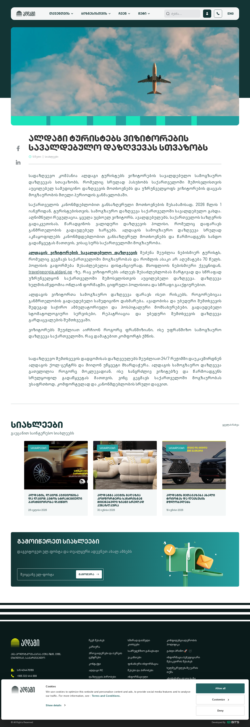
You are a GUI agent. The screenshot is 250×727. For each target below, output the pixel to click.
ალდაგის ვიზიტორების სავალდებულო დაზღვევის (83, 252)
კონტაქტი (95, 663)
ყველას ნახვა (230, 424)
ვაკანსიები (134, 657)
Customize (218, 699)
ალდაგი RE (96, 670)
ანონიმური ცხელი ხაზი (181, 678)
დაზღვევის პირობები (102, 676)
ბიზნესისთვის (94, 13)
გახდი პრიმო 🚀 (177, 650)
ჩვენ (123, 13)
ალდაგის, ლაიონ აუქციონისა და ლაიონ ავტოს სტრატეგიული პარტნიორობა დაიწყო (55, 498)
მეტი (142, 13)
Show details (53, 705)
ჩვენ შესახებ (96, 640)
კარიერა (94, 646)
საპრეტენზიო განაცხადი (143, 650)
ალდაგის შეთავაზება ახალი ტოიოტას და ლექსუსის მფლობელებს (190, 498)
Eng (231, 13)
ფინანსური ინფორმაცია (143, 663)
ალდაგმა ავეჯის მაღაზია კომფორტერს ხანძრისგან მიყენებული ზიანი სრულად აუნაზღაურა (120, 500)
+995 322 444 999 (27, 675)
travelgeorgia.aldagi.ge (50, 271)
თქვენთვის (59, 13)
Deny (220, 710)
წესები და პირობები (140, 670)
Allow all (220, 688)
